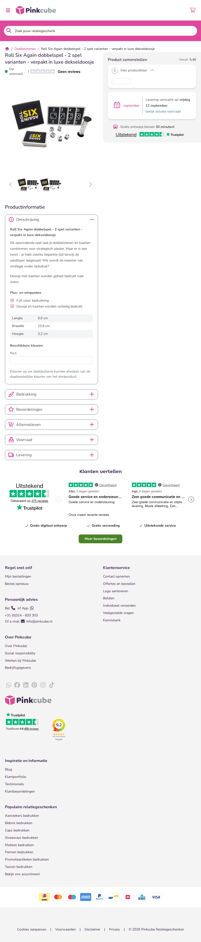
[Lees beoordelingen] (53, 71)
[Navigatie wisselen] (8, 10)
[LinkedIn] (25, 685)
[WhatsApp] (8, 685)
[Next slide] (90, 184)
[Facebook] (17, 685)
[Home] (7, 48)
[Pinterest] (34, 685)
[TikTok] (51, 685)
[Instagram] (43, 685)
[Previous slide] (11, 184)
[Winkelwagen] (193, 10)
